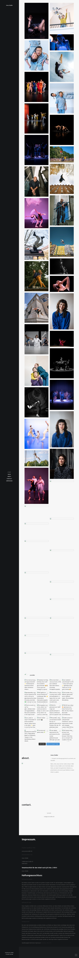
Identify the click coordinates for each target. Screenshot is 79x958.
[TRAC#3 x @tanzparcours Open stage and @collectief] (55, 710)
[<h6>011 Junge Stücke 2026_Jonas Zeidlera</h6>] (36, 87)
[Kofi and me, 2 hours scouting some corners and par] (55, 698)
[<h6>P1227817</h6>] (62, 533)
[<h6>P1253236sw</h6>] (62, 606)
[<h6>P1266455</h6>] (62, 311)
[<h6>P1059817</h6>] (36, 308)
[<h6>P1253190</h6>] (36, 486)
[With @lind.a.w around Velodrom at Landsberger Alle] (43, 698)
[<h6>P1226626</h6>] (62, 464)
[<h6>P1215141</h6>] (62, 18)
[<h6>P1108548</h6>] (62, 242)
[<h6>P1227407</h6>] (36, 339)
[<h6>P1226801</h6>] (62, 98)
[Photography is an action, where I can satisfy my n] (43, 710)
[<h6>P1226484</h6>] (36, 245)
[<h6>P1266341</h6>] (62, 429)
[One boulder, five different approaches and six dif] (68, 698)
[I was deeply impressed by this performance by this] (55, 735)
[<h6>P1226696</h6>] (36, 55)
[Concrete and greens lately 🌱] (43, 735)
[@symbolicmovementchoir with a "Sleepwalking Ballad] (30, 735)
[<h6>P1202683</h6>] (36, 434)
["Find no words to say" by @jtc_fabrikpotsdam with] (30, 710)
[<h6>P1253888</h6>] (62, 284)
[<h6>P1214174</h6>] (62, 339)
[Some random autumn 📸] (43, 723)
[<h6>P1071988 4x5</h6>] (36, 150)
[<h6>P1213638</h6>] (62, 130)
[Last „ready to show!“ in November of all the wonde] (30, 723)
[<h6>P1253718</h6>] (36, 531)
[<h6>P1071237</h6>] (62, 498)
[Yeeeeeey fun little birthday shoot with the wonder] (43, 685)
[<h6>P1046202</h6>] (36, 458)
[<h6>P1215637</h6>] (36, 371)
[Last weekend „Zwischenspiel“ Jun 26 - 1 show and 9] (68, 685)
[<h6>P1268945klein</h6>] (62, 67)
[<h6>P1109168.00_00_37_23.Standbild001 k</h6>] (62, 179)
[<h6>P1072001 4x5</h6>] (62, 363)
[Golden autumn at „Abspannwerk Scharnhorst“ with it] (68, 723)
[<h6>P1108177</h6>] (62, 266)
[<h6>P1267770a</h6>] (36, 181)
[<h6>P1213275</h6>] (62, 564)
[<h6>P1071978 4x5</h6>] (62, 395)
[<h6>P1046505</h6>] (62, 589)
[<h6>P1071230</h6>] (36, 21)
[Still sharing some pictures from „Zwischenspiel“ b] (68, 735)
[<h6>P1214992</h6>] (62, 42)
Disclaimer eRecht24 (46, 943)
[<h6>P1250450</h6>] (36, 276)
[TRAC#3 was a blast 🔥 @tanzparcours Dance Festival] (68, 710)
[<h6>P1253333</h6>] (36, 213)
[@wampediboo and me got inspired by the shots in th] (30, 698)
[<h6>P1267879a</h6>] (36, 402)
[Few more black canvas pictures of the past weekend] (55, 685)
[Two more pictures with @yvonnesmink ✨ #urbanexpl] (30, 685)
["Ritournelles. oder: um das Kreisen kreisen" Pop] (55, 723)
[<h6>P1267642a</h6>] (62, 210)
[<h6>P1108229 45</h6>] (36, 587)
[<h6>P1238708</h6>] (36, 513)
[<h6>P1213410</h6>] (36, 118)
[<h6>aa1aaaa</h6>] (36, 555)
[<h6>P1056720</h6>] (62, 154)
